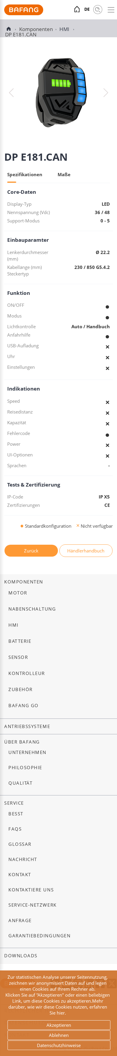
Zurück (31, 551)
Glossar (20, 844)
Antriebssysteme (27, 726)
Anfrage (20, 920)
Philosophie (25, 767)
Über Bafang (22, 742)
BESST (15, 814)
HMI (64, 29)
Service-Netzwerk (32, 905)
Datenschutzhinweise (59, 1045)
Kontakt (19, 874)
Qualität (20, 783)
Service (14, 803)
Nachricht (22, 859)
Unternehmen (27, 752)
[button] (106, 92)
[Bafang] (23, 13)
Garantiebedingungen (39, 936)
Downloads (21, 956)
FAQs (15, 829)
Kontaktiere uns (31, 890)
